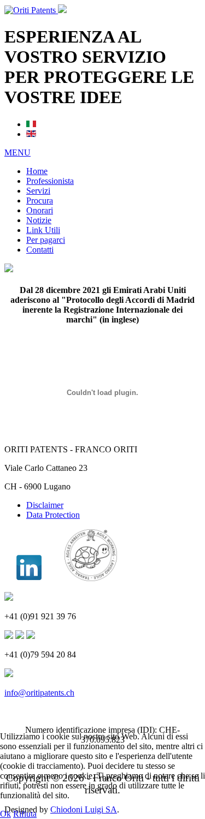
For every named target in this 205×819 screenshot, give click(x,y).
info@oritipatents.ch (39, 692)
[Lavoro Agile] (91, 578)
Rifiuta (25, 813)
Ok (5, 813)
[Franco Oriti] (29, 578)
